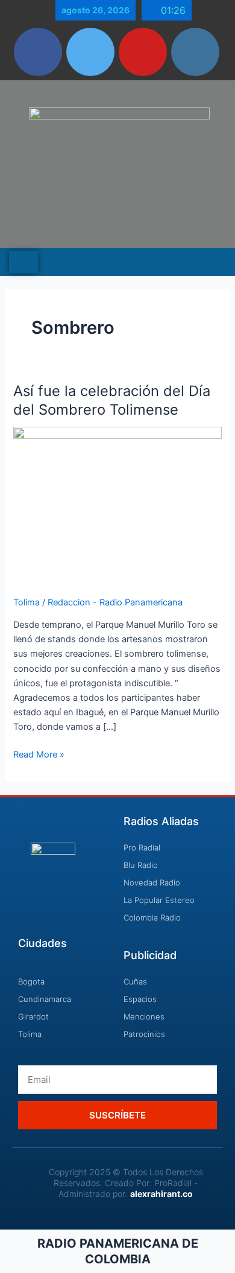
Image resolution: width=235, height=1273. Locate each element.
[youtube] (143, 52)
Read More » (38, 753)
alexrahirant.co (161, 1193)
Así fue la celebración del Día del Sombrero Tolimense (111, 400)
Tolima (26, 602)
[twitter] (90, 52)
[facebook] (38, 52)
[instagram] (195, 52)
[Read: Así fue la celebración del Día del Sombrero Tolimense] (117, 504)
